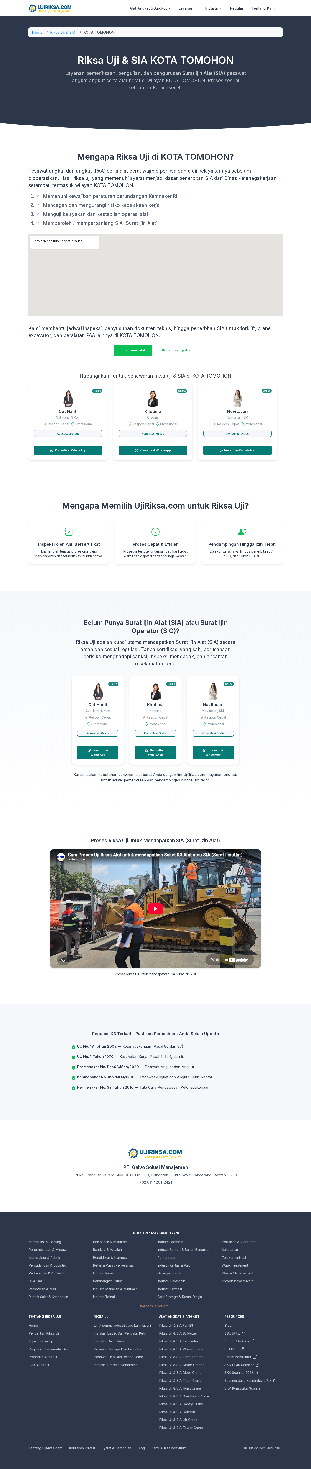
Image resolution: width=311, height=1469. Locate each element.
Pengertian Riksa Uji (43, 1333)
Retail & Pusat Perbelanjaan (114, 1265)
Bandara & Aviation (107, 1249)
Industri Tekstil (104, 1297)
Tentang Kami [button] (263, 8)
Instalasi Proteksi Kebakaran (116, 1365)
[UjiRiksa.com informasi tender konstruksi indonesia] (50, 8)
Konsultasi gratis (176, 350)
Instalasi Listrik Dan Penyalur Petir (120, 1333)
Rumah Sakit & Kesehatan (48, 1297)
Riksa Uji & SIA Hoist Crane (180, 1388)
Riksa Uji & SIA (63, 32)
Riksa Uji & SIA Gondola (177, 1412)
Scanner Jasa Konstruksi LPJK (248, 1380)
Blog (228, 1325)
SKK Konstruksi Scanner (243, 1388)
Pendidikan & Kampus (110, 1257)
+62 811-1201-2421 (155, 1182)
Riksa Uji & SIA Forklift (176, 1325)
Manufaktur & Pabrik (44, 1257)
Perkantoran (166, 1257)
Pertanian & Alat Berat (239, 1242)
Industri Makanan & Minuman (115, 1289)
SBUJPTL (232, 1333)
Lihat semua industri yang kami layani (122, 1325)
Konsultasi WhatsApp (70, 450)
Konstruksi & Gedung (44, 1242)
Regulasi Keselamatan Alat (48, 1349)
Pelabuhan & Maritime (110, 1242)
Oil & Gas (35, 1281)
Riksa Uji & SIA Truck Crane (180, 1380)
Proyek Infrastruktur (237, 1281)
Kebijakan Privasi (82, 1448)
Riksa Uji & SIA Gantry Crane (181, 1404)
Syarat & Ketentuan (116, 1448)
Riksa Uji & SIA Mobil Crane (180, 1372)
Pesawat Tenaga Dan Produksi (118, 1349)
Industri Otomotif (170, 1242)
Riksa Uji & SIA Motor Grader (181, 1365)
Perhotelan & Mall (42, 1289)
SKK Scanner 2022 (239, 1372)
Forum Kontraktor (238, 1357)
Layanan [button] (185, 8)
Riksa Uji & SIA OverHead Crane (184, 1396)
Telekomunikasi (234, 1257)
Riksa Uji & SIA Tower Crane (181, 1427)
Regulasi (237, 8)
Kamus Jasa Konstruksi (169, 1448)
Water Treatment (235, 1265)
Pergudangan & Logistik (47, 1265)
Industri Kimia (103, 1273)
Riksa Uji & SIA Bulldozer (178, 1333)
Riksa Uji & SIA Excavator (178, 1341)
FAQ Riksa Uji (38, 1365)
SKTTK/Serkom (237, 1341)
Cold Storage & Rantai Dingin (179, 1297)
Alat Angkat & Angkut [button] (148, 8)
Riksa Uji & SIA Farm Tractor (181, 1357)
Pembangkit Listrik (107, 1281)
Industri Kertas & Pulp (174, 1265)
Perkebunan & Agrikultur (47, 1273)
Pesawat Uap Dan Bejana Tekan (119, 1357)
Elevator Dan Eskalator (111, 1341)
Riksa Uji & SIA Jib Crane (178, 1420)
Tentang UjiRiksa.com (45, 1448)
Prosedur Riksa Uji (42, 1357)
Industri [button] (211, 8)
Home (37, 32)
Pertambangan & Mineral (47, 1249)
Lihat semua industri (153, 1306)
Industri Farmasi (169, 1289)
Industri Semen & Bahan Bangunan (183, 1249)
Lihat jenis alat (133, 350)
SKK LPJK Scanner (239, 1365)
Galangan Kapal (169, 1273)
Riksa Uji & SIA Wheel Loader (182, 1349)
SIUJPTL (231, 1349)
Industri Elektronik (171, 1281)
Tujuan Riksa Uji (40, 1341)
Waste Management (237, 1273)
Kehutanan (230, 1249)
